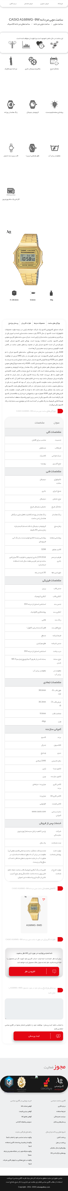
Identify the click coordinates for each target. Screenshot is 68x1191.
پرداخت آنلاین (61, 1137)
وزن (59, 721)
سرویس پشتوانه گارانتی (24, 1121)
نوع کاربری (57, 463)
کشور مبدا (57, 769)
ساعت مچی (58, 24)
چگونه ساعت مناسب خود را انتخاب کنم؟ (19, 1137)
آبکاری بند (57, 612)
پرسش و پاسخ (13, 323)
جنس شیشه (56, 643)
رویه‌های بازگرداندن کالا (58, 1153)
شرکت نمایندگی (57, 833)
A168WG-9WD (34, 925)
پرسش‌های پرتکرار (59, 1121)
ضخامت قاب (56, 713)
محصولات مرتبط (39, 323)
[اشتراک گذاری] (54, 45)
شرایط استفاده (61, 1111)
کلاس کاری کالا (55, 796)
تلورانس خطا (56, 572)
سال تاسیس (56, 761)
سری (59, 753)
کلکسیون (57, 745)
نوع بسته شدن (57, 661)
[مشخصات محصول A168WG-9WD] (34, 909)
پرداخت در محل (61, 1142)
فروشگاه (60, 3)
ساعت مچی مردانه (42, 24)
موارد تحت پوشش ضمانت (55, 852)
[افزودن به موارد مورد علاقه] (40, 45)
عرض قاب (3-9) (55, 704)
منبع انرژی (57, 491)
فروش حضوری (44, 3)
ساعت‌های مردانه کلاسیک (18, 24)
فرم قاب (58, 448)
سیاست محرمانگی (60, 1116)
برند (59, 737)
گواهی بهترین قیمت (25, 1111)
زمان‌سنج (57, 526)
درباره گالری (13, 3)
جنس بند (57, 604)
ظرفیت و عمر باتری (56, 559)
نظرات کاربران (26, 323)
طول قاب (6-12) (56, 692)
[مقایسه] (12, 45)
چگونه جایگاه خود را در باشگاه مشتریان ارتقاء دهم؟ (17, 1153)
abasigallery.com (43, 1187)
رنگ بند (58, 620)
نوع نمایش (57, 499)
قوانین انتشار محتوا (23, 1025)
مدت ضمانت (56, 843)
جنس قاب (57, 588)
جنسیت (58, 440)
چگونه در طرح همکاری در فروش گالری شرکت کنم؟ (17, 1161)
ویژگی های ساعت (54, 323)
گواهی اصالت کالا (26, 1106)
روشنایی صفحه (55, 538)
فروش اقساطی (28, 3)
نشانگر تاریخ (56, 507)
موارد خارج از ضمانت (56, 871)
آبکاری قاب (57, 596)
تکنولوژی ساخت (57, 481)
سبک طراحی (56, 456)
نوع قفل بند (56, 628)
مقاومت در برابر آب (57, 672)
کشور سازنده (56, 776)
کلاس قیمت (56, 804)
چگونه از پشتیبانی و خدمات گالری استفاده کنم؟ (18, 1144)
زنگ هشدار (56, 514)
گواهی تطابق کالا (26, 1116)
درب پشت (57, 651)
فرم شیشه (57, 635)
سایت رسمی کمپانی (56, 813)
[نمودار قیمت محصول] (26, 45)
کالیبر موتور (56, 549)
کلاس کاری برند (57, 786)
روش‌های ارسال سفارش (58, 1147)
